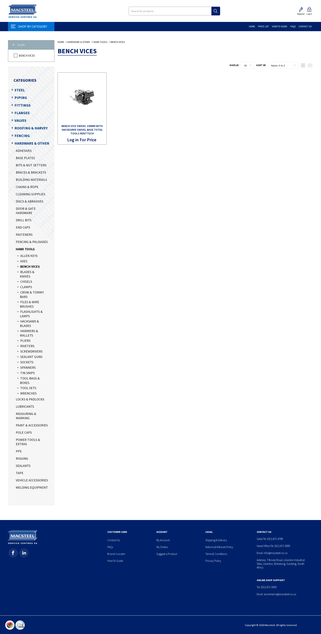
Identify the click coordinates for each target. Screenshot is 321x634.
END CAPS (23, 227)
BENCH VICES (27, 55)
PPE (19, 451)
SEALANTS (23, 466)
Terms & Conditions (216, 554)
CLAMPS (26, 287)
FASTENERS (24, 234)
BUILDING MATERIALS (31, 179)
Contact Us (113, 540)
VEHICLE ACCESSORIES (32, 480)
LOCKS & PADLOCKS (30, 399)
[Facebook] (13, 553)
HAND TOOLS (25, 249)
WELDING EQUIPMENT (32, 487)
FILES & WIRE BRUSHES (29, 304)
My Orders (162, 547)
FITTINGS (22, 105)
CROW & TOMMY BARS (32, 294)
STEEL (19, 90)
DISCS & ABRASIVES (29, 201)
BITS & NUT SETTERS (31, 165)
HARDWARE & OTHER (31, 143)
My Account (163, 540)
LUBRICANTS (25, 406)
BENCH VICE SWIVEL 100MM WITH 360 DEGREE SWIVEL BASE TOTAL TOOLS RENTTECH (82, 129)
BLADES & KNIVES (27, 274)
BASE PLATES (25, 158)
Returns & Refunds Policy (219, 547)
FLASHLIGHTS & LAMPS (31, 313)
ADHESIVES (24, 151)
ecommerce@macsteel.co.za (280, 594)
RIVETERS (27, 346)
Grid (303, 65)
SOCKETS (26, 362)
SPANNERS (28, 367)
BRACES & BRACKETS (31, 172)
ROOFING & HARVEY (31, 128)
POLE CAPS (24, 432)
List (310, 65)
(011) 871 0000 (282, 546)
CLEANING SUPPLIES (30, 194)
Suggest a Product (166, 554)
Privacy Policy (213, 561)
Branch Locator (116, 554)
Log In (309, 13)
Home (61, 42)
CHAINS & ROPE (27, 187)
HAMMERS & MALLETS (29, 333)
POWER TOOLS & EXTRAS (28, 442)
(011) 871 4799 (275, 539)
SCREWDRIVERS (31, 351)
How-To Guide (115, 561)
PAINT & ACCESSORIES (32, 425)
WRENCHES (28, 393)
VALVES (20, 120)
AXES (23, 261)
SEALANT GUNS (31, 357)
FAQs (110, 547)
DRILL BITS (23, 220)
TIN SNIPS (27, 373)
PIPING (20, 97)
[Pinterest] (24, 553)
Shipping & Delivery (216, 540)
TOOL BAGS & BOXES (30, 380)
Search (215, 11)
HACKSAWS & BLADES (29, 323)
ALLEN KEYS (29, 256)
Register (301, 13)
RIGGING (22, 458)
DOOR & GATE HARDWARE (26, 210)
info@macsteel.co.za (275, 553)
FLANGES (22, 112)
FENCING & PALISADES (32, 242)
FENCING (22, 135)
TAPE (19, 473)
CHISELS (26, 281)
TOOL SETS (28, 388)
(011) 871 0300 (268, 587)
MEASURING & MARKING (26, 416)
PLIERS (25, 340)
